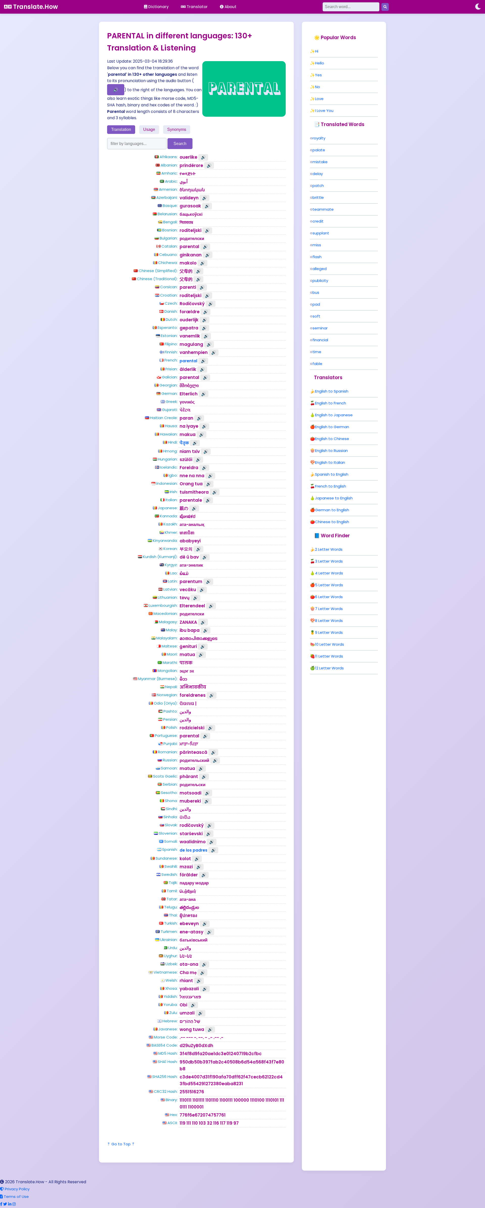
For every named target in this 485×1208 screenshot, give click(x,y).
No (317, 86)
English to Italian (330, 462)
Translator (197, 6)
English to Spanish (331, 391)
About (230, 6)
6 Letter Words (329, 596)
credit (318, 221)
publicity (320, 280)
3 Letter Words (329, 561)
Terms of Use (16, 1196)
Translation (121, 129)
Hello (319, 63)
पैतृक (184, 443)
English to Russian (331, 450)
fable (317, 363)
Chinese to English (332, 521)
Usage (149, 129)
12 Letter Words (329, 668)
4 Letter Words (329, 573)
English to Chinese (332, 438)
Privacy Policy (17, 1189)
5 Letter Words (329, 585)
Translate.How (35, 7)
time (316, 351)
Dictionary (158, 6)
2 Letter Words (329, 549)
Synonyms (176, 129)
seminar (320, 328)
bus (315, 292)
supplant (320, 233)
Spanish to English (331, 474)
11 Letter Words (329, 656)
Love (319, 98)
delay (317, 173)
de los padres (193, 850)
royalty (318, 138)
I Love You (324, 110)
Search (180, 143)
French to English (330, 486)
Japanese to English (334, 498)
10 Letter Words (329, 644)
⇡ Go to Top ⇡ (121, 1144)
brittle (318, 197)
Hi (316, 51)
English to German (332, 426)
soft (316, 316)
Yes (318, 75)
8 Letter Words (329, 620)
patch (318, 185)
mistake (320, 161)
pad (316, 304)
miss (316, 245)
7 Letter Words (329, 608)
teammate (323, 209)
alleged (319, 268)
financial (320, 340)
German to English (332, 510)
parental (188, 361)
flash (317, 256)
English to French (330, 403)
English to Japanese (334, 415)
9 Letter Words (329, 632)
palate (318, 150)
